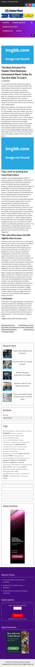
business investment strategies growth (13, 435)
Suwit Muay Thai (25, 473)
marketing (21, 462)
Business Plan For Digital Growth (13, 585)
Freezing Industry (19, 455)
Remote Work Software (22, 469)
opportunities (7, 467)
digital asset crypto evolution (10, 451)
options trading (17, 467)
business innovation (16, 433)
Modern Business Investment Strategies (15, 591)
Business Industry (19, 22)
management (13, 462)
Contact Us (8, 662)
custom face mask (22, 446)
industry (13, 460)
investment (19, 318)
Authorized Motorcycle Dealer (24, 431)
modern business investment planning (21, 464)
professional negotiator (9, 469)
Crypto (19, 31)
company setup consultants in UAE (20, 442)
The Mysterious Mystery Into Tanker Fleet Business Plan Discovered (26, 327)
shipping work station (8, 471)
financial (5, 455)
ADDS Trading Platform (9, 431)
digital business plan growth (10, 453)
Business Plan (8, 31)
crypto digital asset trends (10, 446)
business (9, 318)
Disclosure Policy (18, 662)
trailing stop (24, 476)
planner (24, 467)
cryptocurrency (20, 444)
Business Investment (10, 27)
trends (5, 478)
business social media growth (10, 440)
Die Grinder (21, 449)
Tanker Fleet (22, 619)
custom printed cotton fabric (10, 449)
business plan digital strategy (11, 437)
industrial (6, 460)
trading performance (14, 476)
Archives (5, 415)
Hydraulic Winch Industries (22, 458)
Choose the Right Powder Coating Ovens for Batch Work (22, 396)
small (16, 471)
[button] (33, 35)
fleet (13, 318)
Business (6, 22)
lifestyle (5, 462)
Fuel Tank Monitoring (8, 458)
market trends (6, 464)
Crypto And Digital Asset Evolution (13, 580)
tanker (25, 318)
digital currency (24, 453)
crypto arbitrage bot (8, 444)
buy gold (21, 440)
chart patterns (7, 442)
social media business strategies (11, 473)
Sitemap (27, 662)
